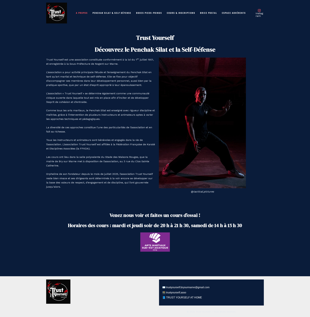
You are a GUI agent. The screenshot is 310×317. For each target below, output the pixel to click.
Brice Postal (208, 13)
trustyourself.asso (176, 292)
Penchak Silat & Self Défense (112, 13)
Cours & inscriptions (181, 13)
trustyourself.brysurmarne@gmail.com (187, 287)
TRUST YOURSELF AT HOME (184, 297)
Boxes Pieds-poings (149, 13)
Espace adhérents (234, 13)
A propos (82, 13)
